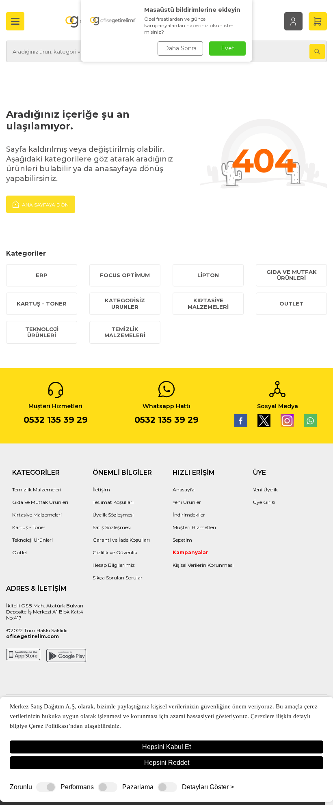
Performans (77, 787)
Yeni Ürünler (187, 502)
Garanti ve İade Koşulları (121, 540)
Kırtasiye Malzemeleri (208, 303)
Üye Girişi (264, 502)
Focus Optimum (125, 275)
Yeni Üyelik (265, 489)
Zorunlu (21, 787)
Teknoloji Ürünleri (41, 332)
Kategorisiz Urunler (125, 303)
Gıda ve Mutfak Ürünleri (291, 275)
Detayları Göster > (208, 787)
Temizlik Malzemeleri (124, 332)
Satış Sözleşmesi (112, 527)
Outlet (291, 303)
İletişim (101, 489)
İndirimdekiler (189, 515)
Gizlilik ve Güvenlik (115, 552)
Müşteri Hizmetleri (194, 527)
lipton (208, 275)
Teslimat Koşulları (113, 502)
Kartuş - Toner (42, 303)
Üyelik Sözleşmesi (113, 515)
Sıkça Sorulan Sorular (118, 578)
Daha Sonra (180, 48)
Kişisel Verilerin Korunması (203, 565)
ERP (42, 275)
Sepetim (182, 540)
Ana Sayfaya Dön (45, 205)
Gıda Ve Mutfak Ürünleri (40, 502)
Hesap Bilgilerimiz (114, 565)
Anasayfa (184, 489)
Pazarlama (138, 787)
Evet (227, 48)
